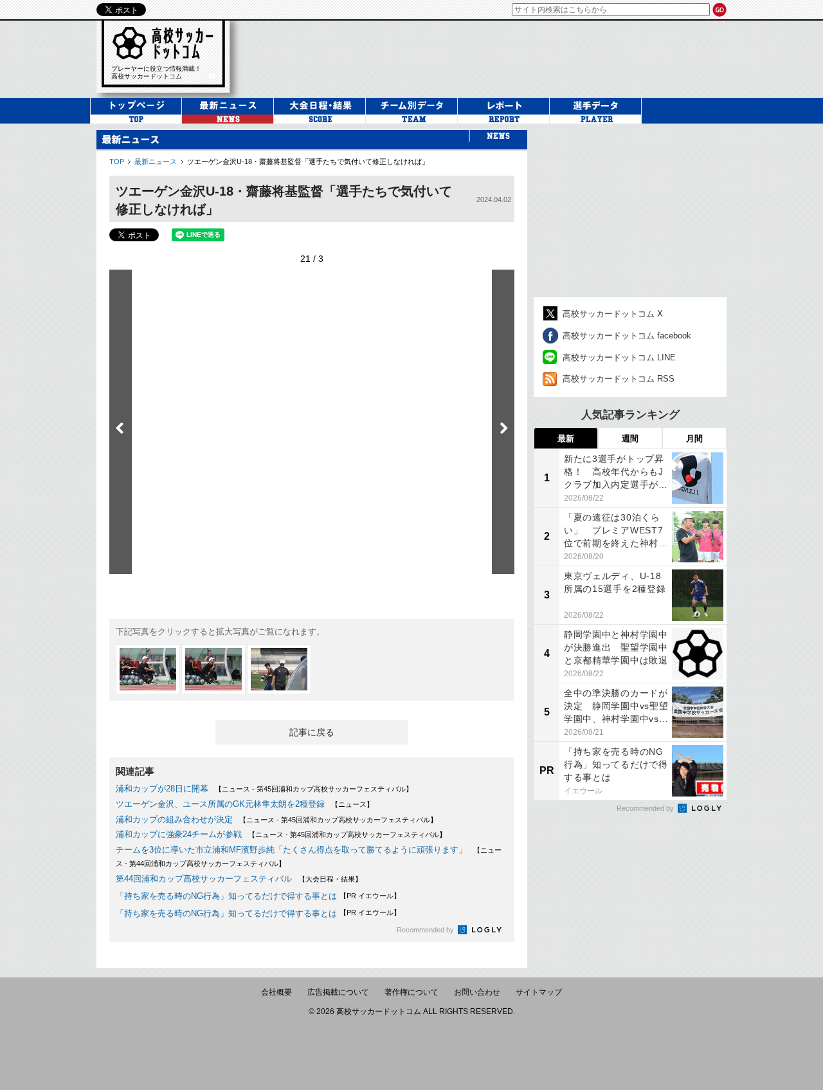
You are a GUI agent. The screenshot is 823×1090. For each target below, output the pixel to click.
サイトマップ (539, 992)
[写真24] (213, 669)
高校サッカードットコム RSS (618, 378)
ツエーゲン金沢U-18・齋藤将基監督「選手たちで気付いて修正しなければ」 (308, 161)
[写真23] (148, 669)
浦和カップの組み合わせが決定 (174, 819)
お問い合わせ (477, 992)
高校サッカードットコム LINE (619, 357)
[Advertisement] (491, 57)
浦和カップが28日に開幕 (162, 788)
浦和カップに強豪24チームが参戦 (179, 834)
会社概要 (276, 992)
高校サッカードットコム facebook (627, 335)
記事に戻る (311, 732)
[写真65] (279, 669)
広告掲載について (338, 992)
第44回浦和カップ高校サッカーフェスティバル (204, 878)
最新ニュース (155, 161)
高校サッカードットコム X (613, 314)
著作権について (411, 992)
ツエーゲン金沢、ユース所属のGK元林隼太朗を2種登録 (220, 804)
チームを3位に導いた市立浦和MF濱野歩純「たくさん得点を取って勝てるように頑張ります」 (291, 849)
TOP (116, 161)
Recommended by (426, 930)
